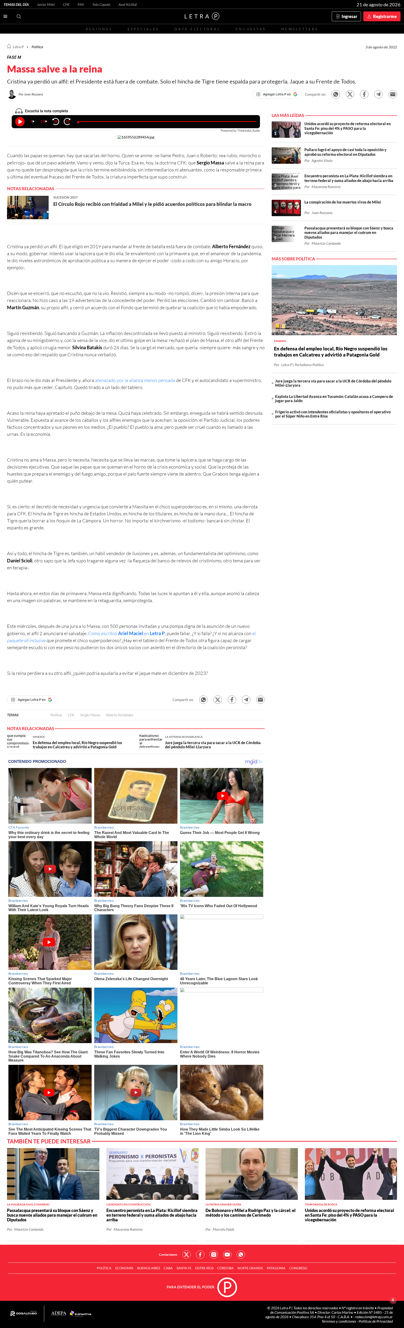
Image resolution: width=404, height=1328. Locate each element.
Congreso (298, 1268)
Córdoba (225, 1268)
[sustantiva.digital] (80, 1313)
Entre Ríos (204, 1268)
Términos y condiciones (339, 1321)
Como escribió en (126, 633)
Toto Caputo (101, 4)
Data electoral (197, 29)
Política (37, 46)
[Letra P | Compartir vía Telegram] (378, 94)
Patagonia (276, 1268)
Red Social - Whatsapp (241, 1255)
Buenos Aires (148, 1268)
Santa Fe (184, 1268)
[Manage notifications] (393, 1300)
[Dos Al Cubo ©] (24, 1313)
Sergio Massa (90, 715)
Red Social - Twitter (187, 1255)
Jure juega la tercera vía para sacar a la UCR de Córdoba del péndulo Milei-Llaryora (333, 383)
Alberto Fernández (119, 715)
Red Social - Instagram (214, 1255)
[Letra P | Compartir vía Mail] (393, 94)
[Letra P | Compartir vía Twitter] (350, 94)
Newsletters (299, 29)
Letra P (18, 46)
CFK (66, 4)
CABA (168, 1268)
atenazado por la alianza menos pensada (135, 380)
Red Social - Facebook (200, 1255)
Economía (124, 1268)
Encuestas (251, 29)
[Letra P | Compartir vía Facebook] (364, 94)
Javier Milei (46, 4)
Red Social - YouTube (227, 1255)
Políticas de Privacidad (376, 1321)
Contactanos (168, 1254)
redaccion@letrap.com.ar (374, 1316)
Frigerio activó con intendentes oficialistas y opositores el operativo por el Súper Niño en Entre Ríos (333, 414)
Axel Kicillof (128, 4)
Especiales (143, 29)
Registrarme (385, 16)
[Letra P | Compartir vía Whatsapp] (336, 94)
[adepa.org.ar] (58, 1314)
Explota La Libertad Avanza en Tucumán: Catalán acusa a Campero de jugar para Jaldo (334, 398)
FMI (81, 4)
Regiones (99, 29)
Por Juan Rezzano (31, 94)
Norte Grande (250, 1268)
